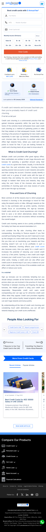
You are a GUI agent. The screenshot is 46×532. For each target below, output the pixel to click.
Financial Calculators (13, 479)
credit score (39, 246)
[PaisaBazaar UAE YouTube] (32, 494)
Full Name (12, 15)
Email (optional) (14, 29)
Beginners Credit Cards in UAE (19, 332)
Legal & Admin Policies (30, 486)
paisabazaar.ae (24, 525)
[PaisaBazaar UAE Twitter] (22, 494)
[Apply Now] (42, 3)
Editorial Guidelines (23, 489)
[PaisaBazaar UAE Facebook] (17, 494)
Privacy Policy (33, 59)
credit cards (6, 164)
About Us (5, 486)
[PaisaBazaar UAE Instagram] (37, 494)
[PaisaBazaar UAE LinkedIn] (27, 494)
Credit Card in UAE (15, 327)
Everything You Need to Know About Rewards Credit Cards (34, 348)
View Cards (23, 52)
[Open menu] (3, 4)
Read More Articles (23, 426)
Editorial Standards (36, 99)
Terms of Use (23, 60)
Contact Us (13, 486)
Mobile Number (21, 22)
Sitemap (40, 486)
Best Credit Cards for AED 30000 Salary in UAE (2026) (19, 401)
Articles (20, 486)
